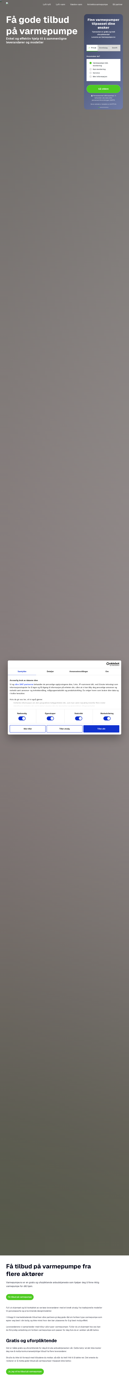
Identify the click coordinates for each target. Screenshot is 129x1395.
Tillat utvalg (64, 729)
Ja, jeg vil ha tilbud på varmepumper (25, 1371)
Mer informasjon (100, 76)
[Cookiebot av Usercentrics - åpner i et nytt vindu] (108, 664)
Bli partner (117, 4)
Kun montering (99, 69)
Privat (93, 48)
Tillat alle (101, 729)
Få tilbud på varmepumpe (20, 1297)
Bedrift (114, 48)
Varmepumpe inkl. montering (100, 64)
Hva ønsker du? (93, 56)
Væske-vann (76, 4)
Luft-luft (47, 4)
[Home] (20, 4)
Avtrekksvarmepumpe (97, 4)
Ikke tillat (28, 729)
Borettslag (103, 48)
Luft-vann (60, 4)
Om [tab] (107, 671)
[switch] (50, 718)
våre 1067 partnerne (24, 684)
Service (96, 73)
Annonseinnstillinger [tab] (78, 671)
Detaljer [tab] (50, 671)
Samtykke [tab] (22, 671)
